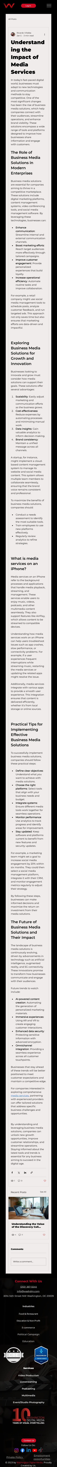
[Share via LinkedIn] (25, 1172)
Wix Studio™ (29, 1437)
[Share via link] (31, 1172)
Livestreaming (28, 1381)
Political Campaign (28, 1334)
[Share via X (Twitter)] (18, 1172)
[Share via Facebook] (12, 1172)
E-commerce (28, 1327)
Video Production (28, 1375)
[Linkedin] (28, 1450)
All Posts (12, 19)
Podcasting (28, 1388)
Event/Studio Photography (28, 1402)
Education (28, 1341)
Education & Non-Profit (28, 1320)
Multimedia (28, 1395)
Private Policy (14, 1457)
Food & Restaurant (28, 1313)
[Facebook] (22, 1450)
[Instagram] (16, 1450)
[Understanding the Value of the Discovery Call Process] (28, 1208)
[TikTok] (40, 1450)
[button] (54, 5)
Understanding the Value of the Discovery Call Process (28, 1225)
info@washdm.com (28, 1291)
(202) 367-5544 (28, 1286)
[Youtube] (34, 1450)
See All (43, 1192)
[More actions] (44, 34)
